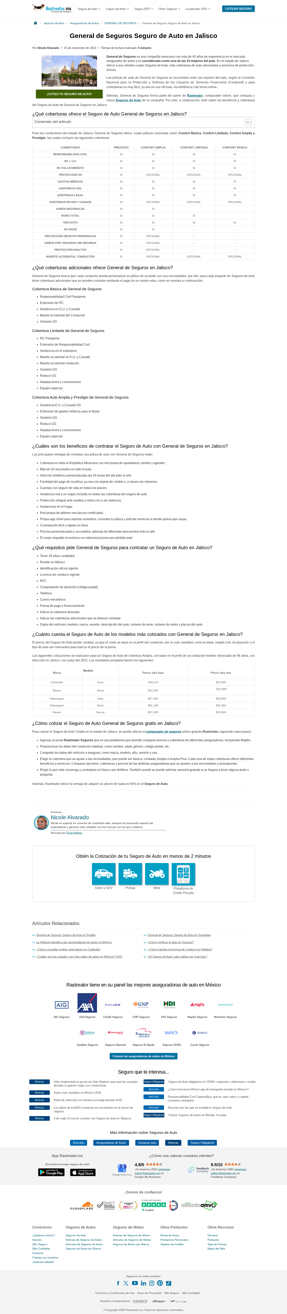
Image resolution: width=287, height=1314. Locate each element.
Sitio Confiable (41, 1248)
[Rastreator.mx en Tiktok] (168, 1283)
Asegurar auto (147, 1142)
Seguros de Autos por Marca (83, 1248)
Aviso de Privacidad (149, 1293)
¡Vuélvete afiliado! (43, 1262)
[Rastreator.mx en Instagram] (151, 1283)
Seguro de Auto (87, 9)
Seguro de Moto (116, 9)
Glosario (213, 1235)
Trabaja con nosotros (45, 1257)
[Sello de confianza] (106, 1205)
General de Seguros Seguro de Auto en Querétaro (179, 935)
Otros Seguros (167, 9)
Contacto (37, 1253)
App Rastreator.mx (67, 1156)
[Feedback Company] (198, 1170)
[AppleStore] (83, 1172)
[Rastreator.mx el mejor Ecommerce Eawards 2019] (128, 1205)
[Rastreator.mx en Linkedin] (143, 1283)
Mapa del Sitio (216, 1248)
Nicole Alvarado (70, 817)
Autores (37, 1239)
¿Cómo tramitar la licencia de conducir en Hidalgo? (179, 949)
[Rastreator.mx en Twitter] (126, 1283)
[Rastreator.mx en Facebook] (118, 1283)
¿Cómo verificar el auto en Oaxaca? (170, 942)
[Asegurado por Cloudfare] (82, 1205)
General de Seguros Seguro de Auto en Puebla (65, 935)
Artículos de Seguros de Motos (132, 1239)
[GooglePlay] (51, 1172)
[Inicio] (36, 23)
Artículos (78, 1142)
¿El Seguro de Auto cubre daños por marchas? (177, 956)
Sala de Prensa (217, 1244)
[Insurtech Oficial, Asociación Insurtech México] (173, 1205)
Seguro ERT (142, 9)
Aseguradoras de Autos (111, 1142)
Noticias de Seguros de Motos (131, 1235)
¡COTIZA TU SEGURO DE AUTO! (69, 94)
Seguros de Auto (76, 1235)
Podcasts (213, 1239)
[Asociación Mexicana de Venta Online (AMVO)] (199, 1205)
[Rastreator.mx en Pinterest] (160, 1283)
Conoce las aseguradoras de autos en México (144, 1056)
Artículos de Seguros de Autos (84, 1244)
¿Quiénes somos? (43, 1235)
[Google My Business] (122, 1170)
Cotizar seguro (238, 8)
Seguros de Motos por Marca (131, 1244)
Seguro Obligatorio (202, 1142)
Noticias (173, 1142)
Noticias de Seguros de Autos (84, 1239)
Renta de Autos (169, 1235)
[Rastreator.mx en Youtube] (135, 1283)
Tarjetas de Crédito (172, 1244)
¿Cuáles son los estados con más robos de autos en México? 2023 (79, 956)
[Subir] (279, 1307)
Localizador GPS (196, 9)
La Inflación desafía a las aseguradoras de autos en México (74, 942)
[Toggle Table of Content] (246, 122)
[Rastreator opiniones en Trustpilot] (154, 1205)
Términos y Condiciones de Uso (115, 1293)
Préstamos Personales (174, 1239)
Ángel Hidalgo (74, 832)
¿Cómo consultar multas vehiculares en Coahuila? (68, 949)
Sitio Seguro (39, 1244)
